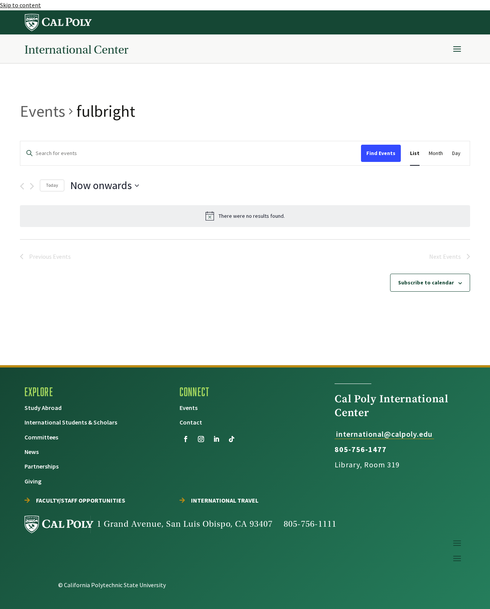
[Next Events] (32, 186)
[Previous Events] (22, 186)
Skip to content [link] (20, 5)
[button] (457, 48)
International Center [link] (76, 49)
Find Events (380, 153)
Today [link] (52, 185)
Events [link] (42, 111)
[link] (58, 22)
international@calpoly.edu (384, 434)
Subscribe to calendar (426, 282)
